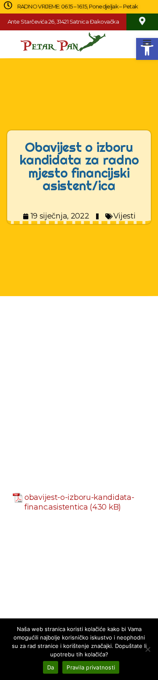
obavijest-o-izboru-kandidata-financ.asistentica (79, 502)
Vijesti (124, 216)
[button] (147, 42)
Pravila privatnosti (91, 667)
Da (50, 667)
